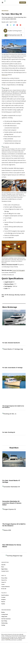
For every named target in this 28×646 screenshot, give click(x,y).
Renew (2, 566)
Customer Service (5, 571)
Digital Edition (4, 569)
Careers (2, 584)
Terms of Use (4, 580)
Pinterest (3, 601)
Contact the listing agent (18, 270)
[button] (7, 25)
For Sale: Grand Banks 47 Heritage (12, 367)
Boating (3, 612)
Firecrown (7, 638)
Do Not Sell (3, 588)
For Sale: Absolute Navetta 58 (11, 342)
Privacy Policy (4, 578)
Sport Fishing (4, 620)
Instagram (3, 599)
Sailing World (4, 616)
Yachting (3, 625)
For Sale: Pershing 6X (8, 432)
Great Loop (4, 74)
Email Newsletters (5, 595)
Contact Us (3, 582)
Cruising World (4, 614)
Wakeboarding (4, 623)
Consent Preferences (5, 586)
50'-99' (6, 294)
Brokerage (5, 10)
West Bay (17, 294)
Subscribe (3, 564)
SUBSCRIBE (22, 2)
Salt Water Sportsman (6, 618)
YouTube (3, 603)
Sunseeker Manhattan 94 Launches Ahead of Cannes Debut (11, 502)
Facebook (3, 597)
